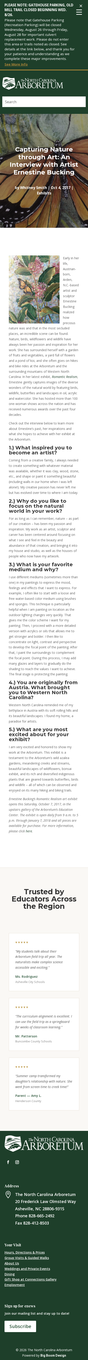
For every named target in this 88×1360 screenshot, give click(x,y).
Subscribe (20, 1326)
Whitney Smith (33, 187)
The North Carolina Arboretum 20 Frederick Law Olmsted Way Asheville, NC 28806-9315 (45, 1201)
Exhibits (44, 193)
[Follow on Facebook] (8, 1162)
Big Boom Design (53, 1355)
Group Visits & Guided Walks (27, 1258)
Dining (10, 1274)
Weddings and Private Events (27, 1269)
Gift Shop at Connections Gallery (31, 1279)
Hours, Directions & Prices (25, 1252)
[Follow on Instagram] (17, 1162)
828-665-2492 (41, 1215)
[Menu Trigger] (79, 11)
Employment (15, 1285)
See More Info (16, 64)
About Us (12, 1263)
